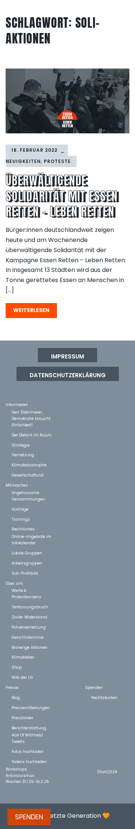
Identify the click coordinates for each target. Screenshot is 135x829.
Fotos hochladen (28, 751)
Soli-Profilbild (25, 573)
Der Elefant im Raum (32, 434)
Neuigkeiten (23, 161)
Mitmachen (17, 484)
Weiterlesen (31, 310)
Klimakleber (23, 656)
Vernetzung (23, 454)
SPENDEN (29, 817)
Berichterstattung (29, 727)
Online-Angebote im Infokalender (31, 536)
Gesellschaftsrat (28, 474)
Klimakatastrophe (29, 464)
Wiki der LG (22, 677)
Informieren (17, 404)
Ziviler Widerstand (29, 616)
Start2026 (107, 771)
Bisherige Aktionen (30, 647)
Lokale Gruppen (27, 552)
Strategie (21, 444)
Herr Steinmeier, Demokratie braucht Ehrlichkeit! (31, 411)
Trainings (21, 519)
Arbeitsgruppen (27, 562)
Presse (12, 687)
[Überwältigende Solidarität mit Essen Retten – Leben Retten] (67, 101)
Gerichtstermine (28, 637)
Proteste (57, 161)
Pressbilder (22, 717)
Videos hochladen (29, 761)
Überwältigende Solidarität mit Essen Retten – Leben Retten (62, 196)
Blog (16, 697)
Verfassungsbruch (30, 606)
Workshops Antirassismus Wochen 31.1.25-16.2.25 (27, 768)
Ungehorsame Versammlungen (28, 492)
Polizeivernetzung (29, 626)
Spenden (94, 687)
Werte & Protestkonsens (26, 590)
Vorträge (20, 508)
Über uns (14, 583)
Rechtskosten (104, 697)
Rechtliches (23, 528)
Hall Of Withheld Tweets (27, 734)
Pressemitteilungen (31, 707)
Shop (17, 667)
